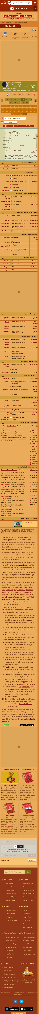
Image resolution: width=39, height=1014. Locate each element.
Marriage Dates (11, 910)
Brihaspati (31, 684)
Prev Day (8, 126)
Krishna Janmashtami (11, 706)
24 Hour (20, 94)
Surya (23, 684)
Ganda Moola (16, 90)
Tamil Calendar (27, 944)
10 (3, 109)
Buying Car (9, 917)
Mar (15, 99)
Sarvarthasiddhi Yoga (12, 937)
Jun (27, 99)
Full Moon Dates (28, 883)
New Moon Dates (28, 887)
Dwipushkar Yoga (19, 590)
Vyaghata (15, 184)
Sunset (36, 166)
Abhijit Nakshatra (28, 927)
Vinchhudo (9, 590)
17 (31, 109)
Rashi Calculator (9, 974)
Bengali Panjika (9, 984)
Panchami (15, 175)
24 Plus (28, 94)
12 (11, 109)
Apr (19, 99)
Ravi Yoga (24, 90)
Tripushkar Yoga (11, 947)
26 (31, 111)
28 (13, 114)
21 (11, 111)
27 (35, 111)
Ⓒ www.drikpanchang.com (28, 980)
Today (18, 126)
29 (17, 114)
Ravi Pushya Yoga (12, 592)
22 (15, 111)
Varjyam (6, 347)
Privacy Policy (28, 982)
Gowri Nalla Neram (29, 940)
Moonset (35, 169)
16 (27, 109)
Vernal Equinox (10, 890)
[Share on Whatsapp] (6, 725)
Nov (23, 102)
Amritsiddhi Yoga (11, 940)
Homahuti (6, 378)
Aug (11, 102)
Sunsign (7, 242)
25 (27, 111)
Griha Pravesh (10, 913)
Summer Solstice (11, 893)
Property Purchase (12, 920)
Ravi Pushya (9, 950)
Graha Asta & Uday (29, 893)
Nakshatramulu (34, 175)
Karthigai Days (27, 947)
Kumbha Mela (8, 987)
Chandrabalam (11, 426)
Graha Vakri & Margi (29, 897)
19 (3, 111)
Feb (11, 99)
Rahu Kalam (5, 339)
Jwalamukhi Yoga (12, 597)
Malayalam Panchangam (12, 981)
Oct (19, 102)
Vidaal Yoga (31, 90)
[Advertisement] (19, 60)
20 (7, 111)
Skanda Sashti (7, 90)
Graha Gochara (28, 900)
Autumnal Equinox (11, 897)
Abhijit (7, 322)
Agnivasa (6, 381)
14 (19, 109)
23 (19, 111)
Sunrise (6, 166)
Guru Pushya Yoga (25, 592)
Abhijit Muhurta (9, 657)
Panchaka (23, 587)
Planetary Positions (29, 890)
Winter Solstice (10, 900)
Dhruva (14, 181)
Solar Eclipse (10, 883)
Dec (27, 102)
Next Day (29, 126)
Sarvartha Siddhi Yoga (9, 594)
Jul (31, 99)
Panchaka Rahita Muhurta (9, 470)
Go (28, 872)
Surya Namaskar (24, 687)
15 (23, 109)
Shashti (14, 178)
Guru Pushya (10, 954)
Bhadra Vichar (27, 917)
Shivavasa (6, 389)
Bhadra (17, 587)
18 (35, 109)
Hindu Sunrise (8, 970)
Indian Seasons (9, 967)
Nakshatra (26, 924)
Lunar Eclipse (10, 887)
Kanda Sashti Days (29, 954)
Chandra (18, 684)
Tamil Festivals (27, 950)
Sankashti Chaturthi (25, 704)
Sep (15, 102)
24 (23, 111)
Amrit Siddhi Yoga (23, 594)
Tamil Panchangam (29, 937)
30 (21, 114)
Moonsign (7, 237)
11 (7, 109)
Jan (7, 99)
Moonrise (6, 169)
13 (15, 109)
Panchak (25, 910)
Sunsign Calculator (10, 977)
